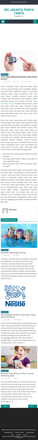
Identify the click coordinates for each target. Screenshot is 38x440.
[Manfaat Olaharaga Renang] (19, 236)
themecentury (31, 430)
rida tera (15, 82)
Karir (12, 435)
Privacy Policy (19, 432)
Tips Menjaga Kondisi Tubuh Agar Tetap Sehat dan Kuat (18, 316)
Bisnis (16, 378)
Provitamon (17, 320)
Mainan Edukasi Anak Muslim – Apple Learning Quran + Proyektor (19, 437)
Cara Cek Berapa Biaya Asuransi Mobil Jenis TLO (33, 406)
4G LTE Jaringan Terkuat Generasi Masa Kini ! (7, 406)
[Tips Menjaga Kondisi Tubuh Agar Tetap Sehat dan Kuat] (19, 296)
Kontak (18, 435)
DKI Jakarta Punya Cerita (19, 11)
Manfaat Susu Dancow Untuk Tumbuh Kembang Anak (17, 374)
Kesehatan (4, 74)
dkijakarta (16, 255)
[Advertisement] (19, 37)
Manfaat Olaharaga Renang (13, 253)
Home (25, 435)
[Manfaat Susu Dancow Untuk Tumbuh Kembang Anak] (19, 357)
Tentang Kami (8, 432)
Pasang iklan (30, 432)
